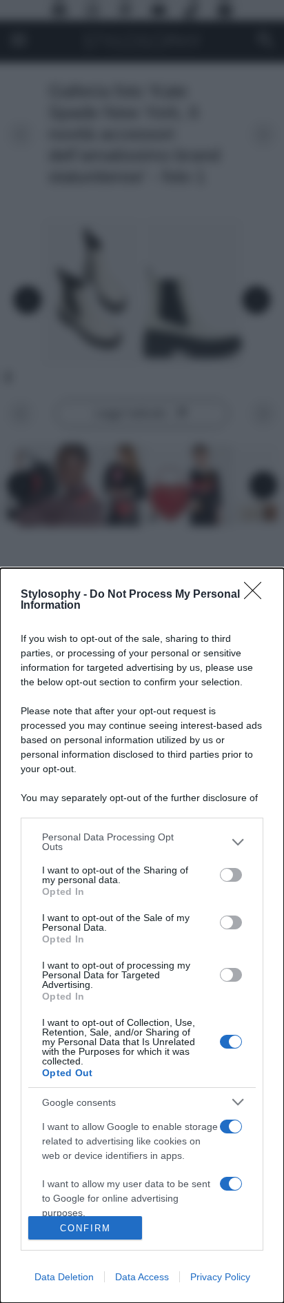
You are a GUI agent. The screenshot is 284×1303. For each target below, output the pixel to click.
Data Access (142, 1276)
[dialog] (142, 935)
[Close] (257, 595)
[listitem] (142, 841)
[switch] (231, 875)
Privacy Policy (220, 1276)
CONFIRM (85, 1228)
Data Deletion (64, 1276)
